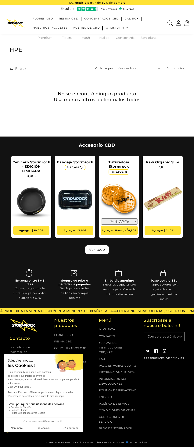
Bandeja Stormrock (75, 162)
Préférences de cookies (164, 358)
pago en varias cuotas (118, 365)
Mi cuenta (107, 329)
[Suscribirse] (180, 336)
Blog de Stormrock (115, 428)
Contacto (107, 336)
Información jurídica (117, 372)
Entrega (106, 397)
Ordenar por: (104, 68)
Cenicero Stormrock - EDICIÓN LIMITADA (31, 166)
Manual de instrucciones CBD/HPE (111, 347)
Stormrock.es (62, 442)
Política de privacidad (118, 390)
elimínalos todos (120, 99)
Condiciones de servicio (112, 419)
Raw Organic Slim (162, 162)
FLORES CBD (63, 335)
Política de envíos (114, 403)
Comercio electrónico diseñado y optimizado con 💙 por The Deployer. (110, 442)
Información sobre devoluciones (115, 381)
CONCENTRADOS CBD (70, 348)
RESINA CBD (63, 341)
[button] (117, 27)
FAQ (102, 359)
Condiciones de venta (117, 410)
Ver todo (97, 250)
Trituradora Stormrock (118, 164)
